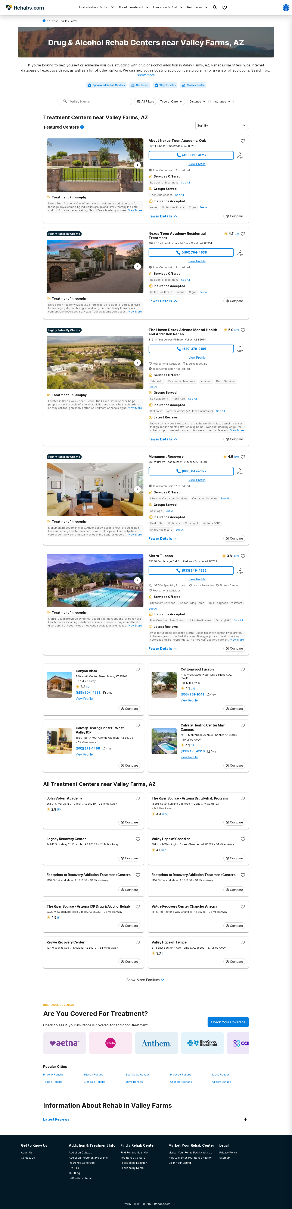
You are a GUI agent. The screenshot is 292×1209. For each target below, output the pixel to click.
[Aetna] (64, 1043)
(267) (165, 814)
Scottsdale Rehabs (138, 1074)
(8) (58, 917)
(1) (163, 953)
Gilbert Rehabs (221, 1081)
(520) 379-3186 (194, 349)
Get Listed (142, 85)
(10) (59, 809)
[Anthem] (156, 1043)
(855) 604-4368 (88, 692)
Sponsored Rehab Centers (109, 85)
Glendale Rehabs (94, 1081)
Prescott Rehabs (180, 1074)
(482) (236, 556)
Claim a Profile (196, 85)
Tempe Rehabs (52, 1081)
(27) (88, 686)
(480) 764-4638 (194, 252)
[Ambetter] (110, 1043)
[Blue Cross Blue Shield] (202, 1043)
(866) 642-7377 (194, 471)
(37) (192, 688)
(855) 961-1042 (192, 694)
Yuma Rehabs (134, 1081)
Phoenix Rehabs (53, 1074)
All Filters (148, 101)
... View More (134, 210)
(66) (236, 456)
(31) (236, 233)
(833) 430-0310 (193, 751)
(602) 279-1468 (88, 748)
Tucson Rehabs (93, 1074)
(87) (236, 330)
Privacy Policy (131, 1203)
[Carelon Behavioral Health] (248, 1043)
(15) (192, 745)
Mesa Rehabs (221, 1074)
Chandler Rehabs (181, 1081)
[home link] (44, 21)
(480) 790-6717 (194, 155)
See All (185, 182)
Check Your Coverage (228, 1022)
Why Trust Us (167, 85)
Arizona (53, 21)
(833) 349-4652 (194, 570)
